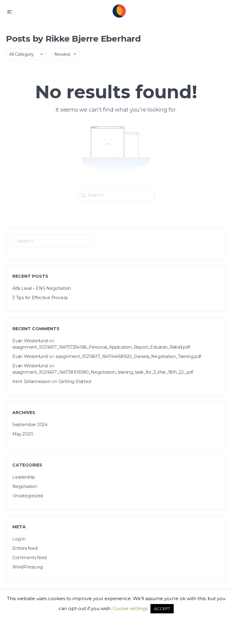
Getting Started (75, 381)
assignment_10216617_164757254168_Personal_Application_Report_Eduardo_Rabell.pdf (101, 347)
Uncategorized (27, 495)
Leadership (23, 477)
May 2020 (22, 434)
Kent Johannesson (31, 381)
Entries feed (24, 548)
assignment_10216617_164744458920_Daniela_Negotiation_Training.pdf (128, 356)
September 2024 (29, 424)
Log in (18, 539)
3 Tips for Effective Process (40, 297)
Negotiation (24, 486)
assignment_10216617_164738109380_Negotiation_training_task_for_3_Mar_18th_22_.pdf (102, 372)
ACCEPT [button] (162, 608)
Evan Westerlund (30, 340)
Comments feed (29, 557)
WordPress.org (27, 567)
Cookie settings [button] (130, 608)
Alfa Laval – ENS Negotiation (41, 288)
